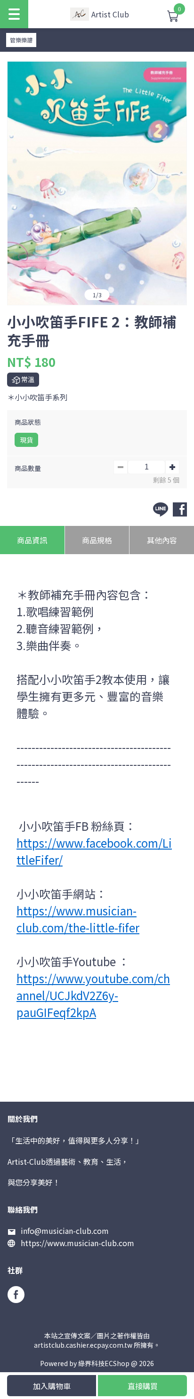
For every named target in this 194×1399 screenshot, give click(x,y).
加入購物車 (52, 1385)
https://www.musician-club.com (77, 1243)
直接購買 (143, 1385)
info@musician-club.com (65, 1230)
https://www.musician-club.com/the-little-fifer (77, 919)
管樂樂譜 (21, 40)
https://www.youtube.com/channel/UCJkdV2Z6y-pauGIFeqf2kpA (93, 995)
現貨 (26, 440)
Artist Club (110, 14)
